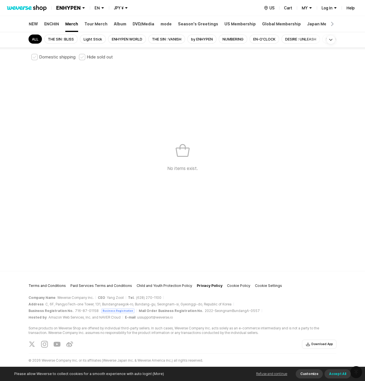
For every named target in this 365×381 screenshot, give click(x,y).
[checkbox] (53, 57)
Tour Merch (96, 24)
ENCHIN (51, 24)
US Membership (240, 24)
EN (97, 8)
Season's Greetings (198, 24)
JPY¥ (118, 8)
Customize (309, 374)
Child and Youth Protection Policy (164, 285)
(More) (158, 374)
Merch (71, 24)
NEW (33, 24)
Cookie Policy (238, 285)
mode (166, 24)
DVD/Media (143, 24)
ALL (35, 39)
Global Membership (281, 24)
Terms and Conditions (47, 285)
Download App (322, 344)
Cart (288, 8)
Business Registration (118, 310)
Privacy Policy (209, 285)
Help (350, 8)
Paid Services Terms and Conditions (101, 285)
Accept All (337, 374)
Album (120, 24)
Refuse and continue (271, 374)
